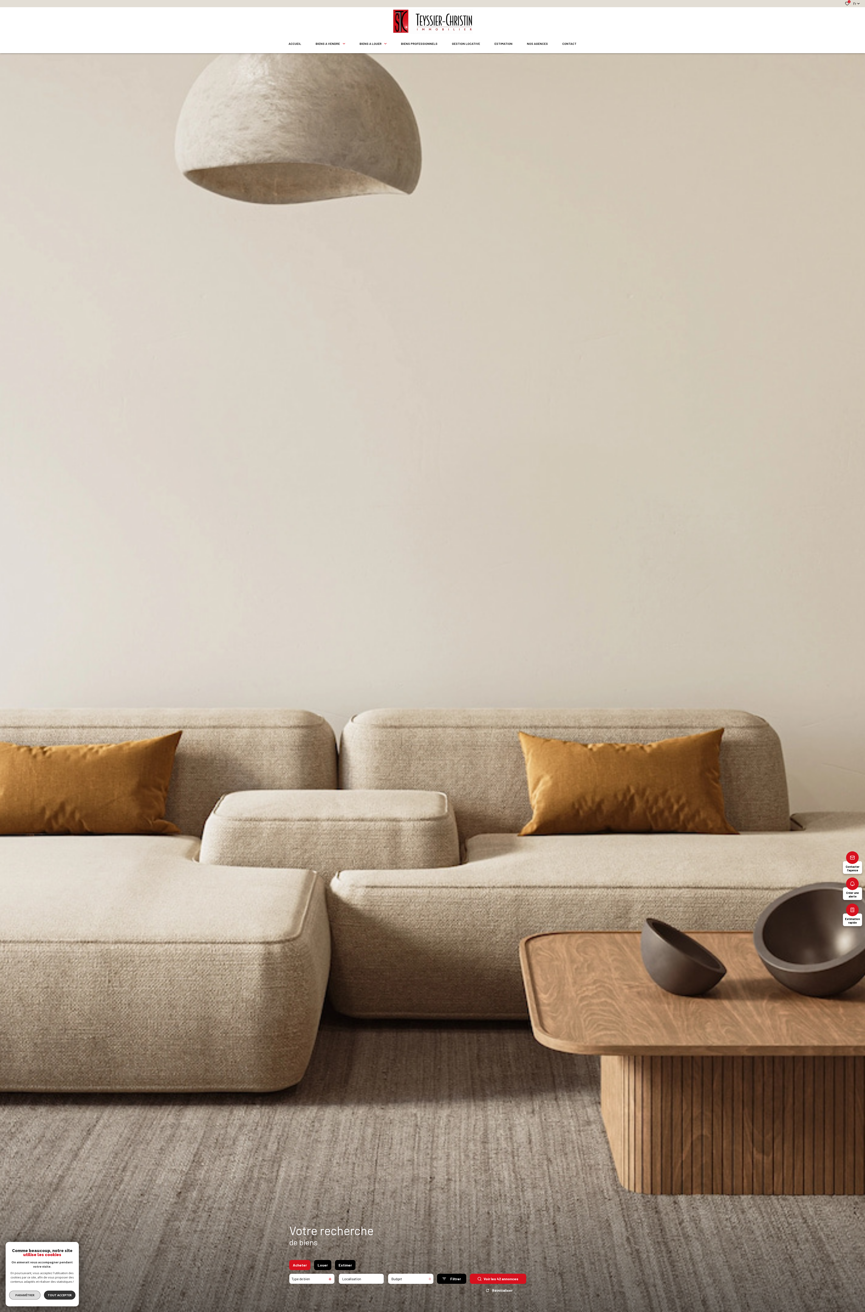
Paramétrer (24, 1295)
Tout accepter (60, 1295)
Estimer (345, 1265)
